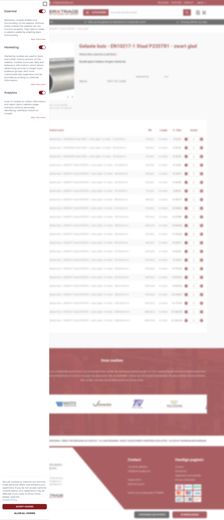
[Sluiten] (45, 4)
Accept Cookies (25, 506)
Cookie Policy (9, 499)
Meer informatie (38, 39)
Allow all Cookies (24, 513)
